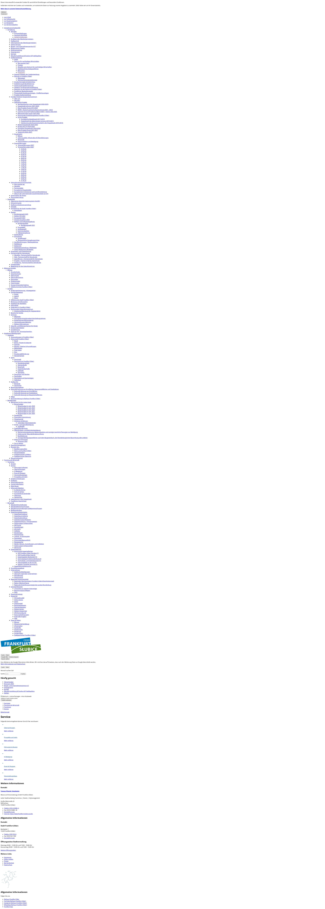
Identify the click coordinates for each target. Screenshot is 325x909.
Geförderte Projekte (20, 102)
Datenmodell (18, 603)
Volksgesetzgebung (24, 233)
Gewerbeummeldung (21, 516)
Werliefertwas (18, 576)
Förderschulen (15, 281)
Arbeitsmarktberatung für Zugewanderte (27, 311)
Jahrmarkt (17, 529)
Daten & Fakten (16, 620)
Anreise (13, 464)
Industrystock (18, 577)
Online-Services (16, 45)
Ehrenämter (18, 236)
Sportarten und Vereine (21, 374)
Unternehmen (15, 570)
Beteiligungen (11, 400)
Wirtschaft (21, 140)
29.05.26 (23, 177)
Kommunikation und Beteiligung (28, 141)
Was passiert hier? (23, 63)
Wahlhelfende (18, 235)
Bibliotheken (18, 348)
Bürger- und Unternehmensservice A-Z (23, 46)
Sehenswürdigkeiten (17, 488)
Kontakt (6, 712)
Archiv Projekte (22, 117)
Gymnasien (14, 279)
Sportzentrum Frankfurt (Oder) (24, 361)
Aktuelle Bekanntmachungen (20, 507)
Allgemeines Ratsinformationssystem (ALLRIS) (25, 201)
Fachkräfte (17, 628)
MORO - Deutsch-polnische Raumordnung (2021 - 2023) (35, 110)
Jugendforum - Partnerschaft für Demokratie (28, 259)
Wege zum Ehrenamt (21, 440)
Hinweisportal (18, 419)
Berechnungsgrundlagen (22, 590)
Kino (15, 352)
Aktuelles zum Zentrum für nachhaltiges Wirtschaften (35, 67)
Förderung (17, 631)
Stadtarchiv (14, 382)
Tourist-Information (17, 484)
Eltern (16, 298)
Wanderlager (18, 533)
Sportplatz (21, 372)
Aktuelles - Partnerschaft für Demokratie (27, 255)
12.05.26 (23, 162)
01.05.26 (23, 153)
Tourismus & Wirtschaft (11, 460)
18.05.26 (23, 169)
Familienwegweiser (17, 292)
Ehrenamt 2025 (22, 441)
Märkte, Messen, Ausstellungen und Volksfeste (29, 544)
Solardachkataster (20, 607)
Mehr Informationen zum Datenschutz (13, 664)
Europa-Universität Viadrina (20, 285)
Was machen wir (19, 184)
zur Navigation (8, 23)
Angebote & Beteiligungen (12, 333)
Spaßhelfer (21, 426)
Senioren (14, 315)
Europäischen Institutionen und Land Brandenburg (30, 192)
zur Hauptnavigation (10, 21)
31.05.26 (23, 181)
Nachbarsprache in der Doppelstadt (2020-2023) (33, 104)
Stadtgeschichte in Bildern (22, 454)
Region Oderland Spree (21, 583)
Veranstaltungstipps (20, 475)
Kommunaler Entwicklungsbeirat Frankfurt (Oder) (33, 115)
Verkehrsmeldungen (20, 37)
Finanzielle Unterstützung (22, 417)
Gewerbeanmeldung (20, 514)
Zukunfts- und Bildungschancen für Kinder (24, 326)
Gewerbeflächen (16, 549)
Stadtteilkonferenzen (21, 428)
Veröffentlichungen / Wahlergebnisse (26, 242)
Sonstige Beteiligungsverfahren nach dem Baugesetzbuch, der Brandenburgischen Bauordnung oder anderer (53, 438)
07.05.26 (23, 156)
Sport (12, 358)
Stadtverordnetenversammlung (21, 205)
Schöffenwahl (22, 238)
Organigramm (15, 52)
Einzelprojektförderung (21, 354)
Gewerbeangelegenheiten (19, 512)
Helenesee (17, 495)
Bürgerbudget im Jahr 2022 (26, 410)
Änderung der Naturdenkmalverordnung (31, 434)
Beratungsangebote (17, 387)
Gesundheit (14, 305)
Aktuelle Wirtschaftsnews (19, 505)
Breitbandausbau (16, 510)
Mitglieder (17, 317)
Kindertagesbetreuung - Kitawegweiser (23, 290)
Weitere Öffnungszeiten (8, 850)
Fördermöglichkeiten (17, 328)
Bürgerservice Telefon (18, 48)
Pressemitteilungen (20, 33)
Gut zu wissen (18, 443)
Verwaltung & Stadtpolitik (12, 28)
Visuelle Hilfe (4, 657)
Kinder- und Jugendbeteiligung (24, 425)
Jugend (16, 296)
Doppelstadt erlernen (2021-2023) (28, 106)
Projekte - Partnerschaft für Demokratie (27, 261)
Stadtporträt (15, 41)
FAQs (15, 592)
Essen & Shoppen (19, 473)
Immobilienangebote (17, 568)
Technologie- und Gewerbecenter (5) (29, 561)
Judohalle (21, 371)
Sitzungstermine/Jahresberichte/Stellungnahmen (30, 318)
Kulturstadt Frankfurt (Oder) (20, 339)
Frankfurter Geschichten (18, 501)
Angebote (10, 335)
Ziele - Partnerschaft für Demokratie (25, 257)
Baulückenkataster (20, 605)
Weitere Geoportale (20, 611)
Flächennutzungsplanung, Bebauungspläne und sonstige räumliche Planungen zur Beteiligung (48, 432)
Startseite (7, 703)
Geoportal (14, 596)
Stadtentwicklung (16, 58)
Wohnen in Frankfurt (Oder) (23, 76)
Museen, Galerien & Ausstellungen (25, 346)
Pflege (13, 397)
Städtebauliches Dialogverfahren (28, 69)
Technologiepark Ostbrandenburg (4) (29, 559)
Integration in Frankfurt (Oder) (20, 307)
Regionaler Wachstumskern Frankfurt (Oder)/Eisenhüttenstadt (34, 581)
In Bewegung (18, 471)
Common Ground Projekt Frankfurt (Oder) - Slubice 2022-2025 (37, 112)
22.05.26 (23, 173)
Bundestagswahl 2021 (28, 225)
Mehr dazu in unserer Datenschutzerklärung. (16, 9)
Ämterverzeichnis (16, 50)
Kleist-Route (15, 486)
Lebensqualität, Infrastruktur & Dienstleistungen (33, 138)
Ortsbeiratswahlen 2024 (21, 220)
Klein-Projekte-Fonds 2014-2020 (28, 108)
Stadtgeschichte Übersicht (22, 456)
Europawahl (21, 227)
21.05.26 (23, 171)
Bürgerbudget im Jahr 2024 (26, 406)
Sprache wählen (5, 659)
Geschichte (17, 385)
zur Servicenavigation (11, 25)
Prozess (20, 65)
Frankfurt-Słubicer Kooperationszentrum (24, 97)
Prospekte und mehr (20, 477)
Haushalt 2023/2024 (20, 35)
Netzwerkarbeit (19, 356)
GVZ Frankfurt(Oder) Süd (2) (26, 555)
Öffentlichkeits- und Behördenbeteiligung (27, 430)
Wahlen (13, 212)
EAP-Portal (17, 525)
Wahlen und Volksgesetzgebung (24, 222)
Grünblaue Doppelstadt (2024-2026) (29, 128)
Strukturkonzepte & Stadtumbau (24, 82)
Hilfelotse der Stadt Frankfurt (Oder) (22, 300)
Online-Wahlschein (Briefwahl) (23, 249)
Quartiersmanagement (18, 445)
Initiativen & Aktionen (21, 421)
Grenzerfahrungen (20, 143)
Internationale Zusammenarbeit (21, 182)
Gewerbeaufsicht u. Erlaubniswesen (25, 522)
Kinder (16, 294)
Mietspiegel (21, 78)
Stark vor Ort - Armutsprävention (21, 331)
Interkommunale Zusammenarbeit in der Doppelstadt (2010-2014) (42, 123)
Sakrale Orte (18, 497)
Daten (16, 602)
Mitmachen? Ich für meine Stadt (21, 402)
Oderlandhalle (22, 365)
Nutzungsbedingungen (21, 615)
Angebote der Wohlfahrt (18, 304)
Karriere (13, 54)
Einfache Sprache (13, 657)
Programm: (21, 73)
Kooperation (18, 134)
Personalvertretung (17, 197)
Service (13, 466)
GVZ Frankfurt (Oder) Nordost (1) (28, 553)
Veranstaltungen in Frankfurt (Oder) (22, 337)
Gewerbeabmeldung (20, 518)
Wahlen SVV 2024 (19, 216)
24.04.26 (23, 151)
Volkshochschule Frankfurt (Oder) (21, 287)
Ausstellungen (18, 527)
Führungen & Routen (21, 467)
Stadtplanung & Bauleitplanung (24, 84)
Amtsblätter (18, 210)
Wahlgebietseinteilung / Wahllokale (25, 248)
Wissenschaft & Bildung (21, 624)
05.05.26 (23, 154)
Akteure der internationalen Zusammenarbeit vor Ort (31, 194)
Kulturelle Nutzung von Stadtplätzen (25, 393)
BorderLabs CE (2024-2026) (26, 127)
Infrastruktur (18, 626)
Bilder (2, 712)
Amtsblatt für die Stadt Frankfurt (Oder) (23, 209)
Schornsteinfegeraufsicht (22, 540)
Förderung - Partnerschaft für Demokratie (27, 263)
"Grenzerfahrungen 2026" (26, 147)
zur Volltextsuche (9, 19)
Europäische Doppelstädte (22, 190)
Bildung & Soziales (10, 268)
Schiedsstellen (15, 264)
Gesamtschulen (16, 274)
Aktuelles (14, 32)
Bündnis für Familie (17, 313)
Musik (16, 341)
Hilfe (15, 618)
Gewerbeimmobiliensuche (22, 566)
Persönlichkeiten (19, 453)
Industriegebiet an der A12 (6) (27, 562)
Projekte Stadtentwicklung (22, 95)
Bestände (17, 384)
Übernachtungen (19, 469)
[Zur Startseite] (21, 653)
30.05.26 (23, 179)
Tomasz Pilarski (10, 791)
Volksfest (17, 531)
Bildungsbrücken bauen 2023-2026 (29, 113)
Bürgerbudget (18, 404)
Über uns (17, 99)
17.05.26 (23, 168)
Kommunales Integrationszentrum (22, 309)
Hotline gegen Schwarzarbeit (23, 523)
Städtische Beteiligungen (22, 572)
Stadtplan (14, 481)
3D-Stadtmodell (19, 598)
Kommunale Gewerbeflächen (23, 551)
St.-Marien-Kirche (19, 490)
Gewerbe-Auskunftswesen (22, 520)
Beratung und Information (19, 302)
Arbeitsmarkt (18, 630)
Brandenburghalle (23, 363)
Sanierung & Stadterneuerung (23, 86)
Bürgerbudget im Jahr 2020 (26, 413)
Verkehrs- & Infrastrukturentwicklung (26, 87)
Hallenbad (17, 380)
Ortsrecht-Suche (16, 203)
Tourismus (10, 462)
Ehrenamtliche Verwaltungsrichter (29, 240)
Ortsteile (13, 207)
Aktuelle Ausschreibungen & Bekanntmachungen (26, 508)
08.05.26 (23, 158)
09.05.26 (23, 160)
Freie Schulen (15, 283)
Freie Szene (17, 350)
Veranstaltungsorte (17, 482)
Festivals (17, 345)
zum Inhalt (7, 17)
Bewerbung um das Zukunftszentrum (23, 266)
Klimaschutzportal (17, 458)
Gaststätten (18, 538)
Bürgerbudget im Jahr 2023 (26, 408)
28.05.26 (23, 175)
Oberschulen (15, 276)
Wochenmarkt (18, 535)
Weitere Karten (19, 609)
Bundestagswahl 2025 (21, 214)
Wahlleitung (18, 244)
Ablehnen (3, 12)
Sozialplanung (15, 330)
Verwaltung (11, 30)
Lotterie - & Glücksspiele (22, 536)
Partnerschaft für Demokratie (20, 253)
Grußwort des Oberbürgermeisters (22, 39)
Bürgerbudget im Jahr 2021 (26, 412)
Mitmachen (21, 71)
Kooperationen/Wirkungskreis (23, 320)
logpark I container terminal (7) (27, 564)
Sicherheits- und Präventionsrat (21, 251)
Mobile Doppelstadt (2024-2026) (28, 125)
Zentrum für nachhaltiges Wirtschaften (26, 61)
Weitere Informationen (21, 324)
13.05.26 (23, 164)
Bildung (20, 136)
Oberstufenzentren (17, 277)
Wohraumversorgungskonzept (27, 80)
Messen (16, 622)
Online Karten (18, 600)
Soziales (10, 289)
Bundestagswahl (23, 223)
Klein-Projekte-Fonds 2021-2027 (28, 130)
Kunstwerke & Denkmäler (22, 494)
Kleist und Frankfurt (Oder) (22, 451)
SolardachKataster (17, 587)
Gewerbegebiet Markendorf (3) (27, 557)
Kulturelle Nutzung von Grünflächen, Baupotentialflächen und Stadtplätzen (35, 389)
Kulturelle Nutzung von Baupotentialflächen (28, 395)
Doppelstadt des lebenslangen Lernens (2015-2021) (37, 121)
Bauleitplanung (22, 436)
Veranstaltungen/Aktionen (22, 322)
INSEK (16, 59)
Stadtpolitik (11, 199)
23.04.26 (23, 149)
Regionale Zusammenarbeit (19, 579)
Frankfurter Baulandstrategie (23, 91)
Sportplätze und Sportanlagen (24, 378)
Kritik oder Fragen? (20, 617)
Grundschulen (15, 272)
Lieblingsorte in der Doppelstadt (21, 499)
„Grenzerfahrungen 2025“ (26, 145)
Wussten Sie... (15, 447)
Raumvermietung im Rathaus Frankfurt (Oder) (25, 399)
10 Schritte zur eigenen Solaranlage (25, 589)
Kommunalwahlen (23, 231)
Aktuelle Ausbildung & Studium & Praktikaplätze (26, 56)
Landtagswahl (22, 229)
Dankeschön (18, 415)
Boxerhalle (21, 367)
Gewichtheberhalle (24, 369)
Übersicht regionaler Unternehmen (25, 574)
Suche (3, 674)
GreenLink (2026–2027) (25, 132)
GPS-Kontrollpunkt (20, 613)
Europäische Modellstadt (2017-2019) (33, 119)
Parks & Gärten (19, 492)
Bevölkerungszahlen (20, 449)
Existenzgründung (16, 594)
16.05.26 (23, 166)
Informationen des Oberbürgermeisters (23, 43)
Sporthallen (18, 376)
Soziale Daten (18, 633)
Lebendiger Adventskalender (27, 423)
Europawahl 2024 (19, 218)
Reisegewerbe (18, 542)
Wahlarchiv (17, 246)
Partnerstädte (18, 188)
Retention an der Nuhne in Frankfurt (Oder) (28, 89)
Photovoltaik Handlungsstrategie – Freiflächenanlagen (31, 93)
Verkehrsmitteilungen (18, 479)
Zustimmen (4, 14)
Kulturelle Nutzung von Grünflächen (25, 391)
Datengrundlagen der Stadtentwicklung (26, 74)
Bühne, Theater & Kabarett (22, 343)
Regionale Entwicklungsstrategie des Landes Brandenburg (32, 585)
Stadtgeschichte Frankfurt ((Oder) (25, 635)
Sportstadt (17, 359)
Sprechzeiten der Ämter (18, 195)
